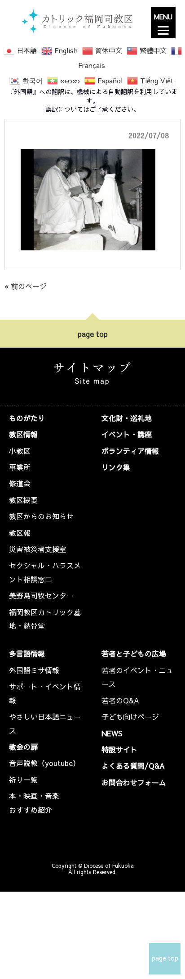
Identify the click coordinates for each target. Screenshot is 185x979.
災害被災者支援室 (37, 549)
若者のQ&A (120, 700)
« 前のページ (25, 286)
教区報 (20, 533)
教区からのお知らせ (41, 516)
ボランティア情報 (130, 451)
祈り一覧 (23, 779)
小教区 (20, 451)
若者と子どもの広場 (133, 653)
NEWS (112, 733)
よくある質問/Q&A (133, 766)
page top (93, 334)
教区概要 (23, 500)
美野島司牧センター (41, 595)
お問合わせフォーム (133, 782)
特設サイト (119, 749)
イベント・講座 (126, 434)
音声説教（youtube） (44, 763)
